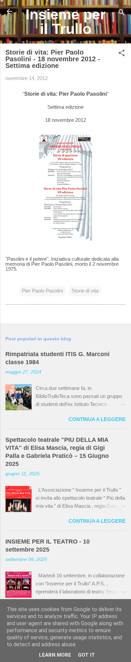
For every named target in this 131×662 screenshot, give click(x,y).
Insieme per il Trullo (66, 21)
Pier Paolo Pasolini (42, 291)
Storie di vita (85, 291)
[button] (122, 54)
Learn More (55, 655)
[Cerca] (122, 13)
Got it (86, 655)
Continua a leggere (97, 419)
